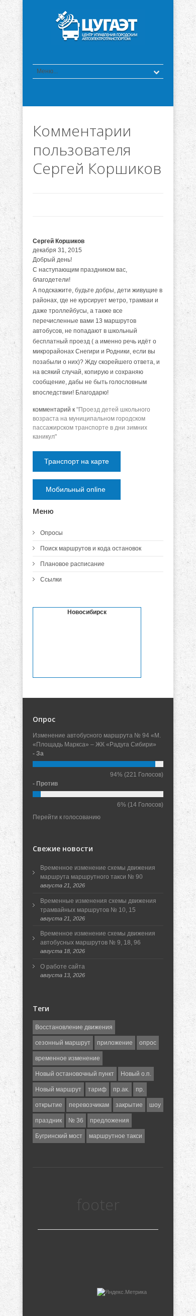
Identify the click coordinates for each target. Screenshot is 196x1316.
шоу (155, 1104)
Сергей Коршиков (58, 241)
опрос (147, 1042)
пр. (140, 1089)
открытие (48, 1104)
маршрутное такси (115, 1136)
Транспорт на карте (76, 461)
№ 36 (75, 1120)
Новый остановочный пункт (74, 1073)
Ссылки (51, 579)
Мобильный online (76, 489)
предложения (109, 1120)
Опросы (51, 532)
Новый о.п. (136, 1073)
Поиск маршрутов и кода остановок (90, 548)
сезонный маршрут (62, 1042)
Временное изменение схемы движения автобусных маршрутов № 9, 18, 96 (97, 938)
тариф (97, 1089)
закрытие (129, 1104)
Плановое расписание (72, 564)
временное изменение (67, 1058)
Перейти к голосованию (67, 817)
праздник (48, 1120)
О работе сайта (62, 966)
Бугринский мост (58, 1136)
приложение (115, 1042)
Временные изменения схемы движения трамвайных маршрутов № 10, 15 (98, 905)
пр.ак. (121, 1089)
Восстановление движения (74, 1027)
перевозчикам (89, 1104)
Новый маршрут (58, 1089)
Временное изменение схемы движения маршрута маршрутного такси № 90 (97, 872)
